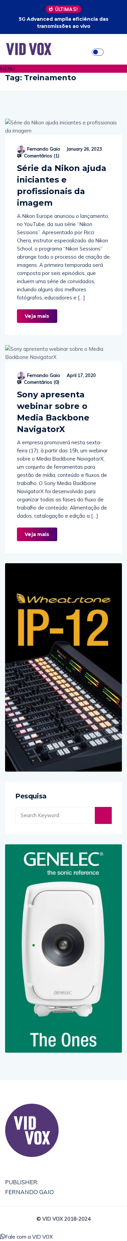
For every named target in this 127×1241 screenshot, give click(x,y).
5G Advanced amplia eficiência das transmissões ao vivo (63, 22)
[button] (63, 69)
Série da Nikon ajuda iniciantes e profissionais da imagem (61, 185)
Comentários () (41, 155)
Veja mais (37, 316)
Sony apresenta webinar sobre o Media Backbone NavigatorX (53, 412)
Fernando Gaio (43, 149)
